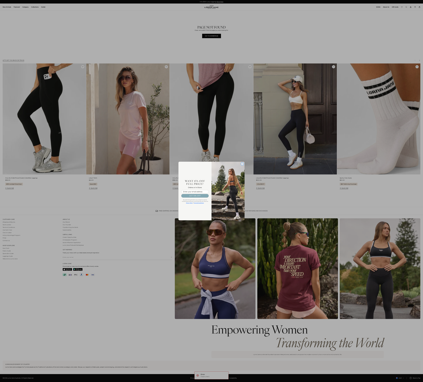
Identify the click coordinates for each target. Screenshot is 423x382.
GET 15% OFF (195, 196)
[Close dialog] (242, 164)
